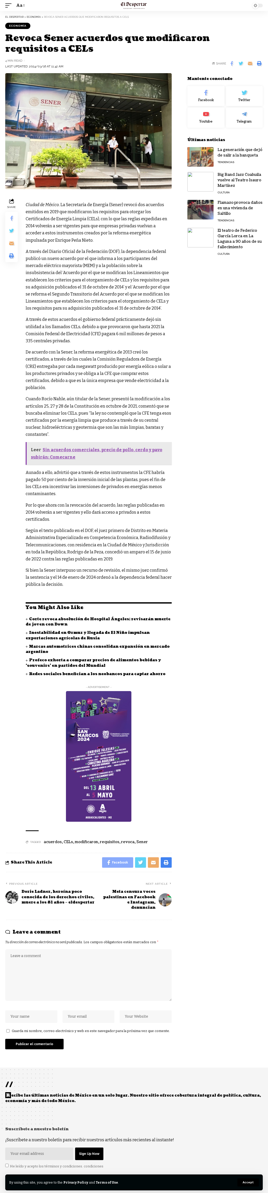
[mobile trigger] (9, 5)
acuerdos (53, 841)
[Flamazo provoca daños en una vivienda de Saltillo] (200, 209)
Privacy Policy (75, 1182)
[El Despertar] (134, 5)
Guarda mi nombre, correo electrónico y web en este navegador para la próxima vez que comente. (91, 1031)
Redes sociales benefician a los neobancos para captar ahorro (97, 673)
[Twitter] (244, 96)
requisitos (109, 841)
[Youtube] (205, 117)
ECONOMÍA (17, 25)
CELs (68, 841)
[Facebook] (205, 96)
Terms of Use (107, 1182)
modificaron (86, 841)
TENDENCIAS (225, 162)
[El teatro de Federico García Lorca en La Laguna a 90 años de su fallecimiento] (200, 237)
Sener (142, 841)
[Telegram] (244, 117)
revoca (128, 841)
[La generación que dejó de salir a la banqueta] (200, 157)
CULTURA (223, 192)
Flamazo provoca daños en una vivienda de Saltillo (240, 208)
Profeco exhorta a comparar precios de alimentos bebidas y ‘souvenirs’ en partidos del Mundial (93, 663)
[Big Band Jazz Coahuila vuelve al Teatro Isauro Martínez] (200, 182)
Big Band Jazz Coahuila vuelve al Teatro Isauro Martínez (239, 180)
